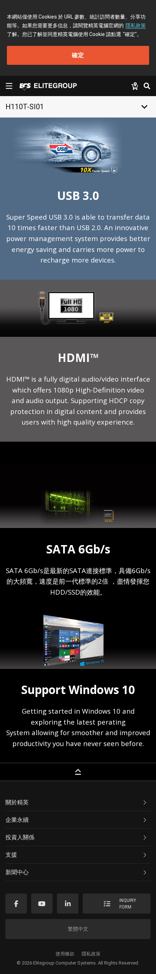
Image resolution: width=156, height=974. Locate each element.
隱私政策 (136, 25)
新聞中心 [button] (17, 872)
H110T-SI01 (24, 106)
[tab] (78, 802)
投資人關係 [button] (19, 837)
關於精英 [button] (17, 802)
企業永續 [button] (17, 819)
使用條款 (65, 954)
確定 (78, 55)
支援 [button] (11, 854)
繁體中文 (78, 929)
